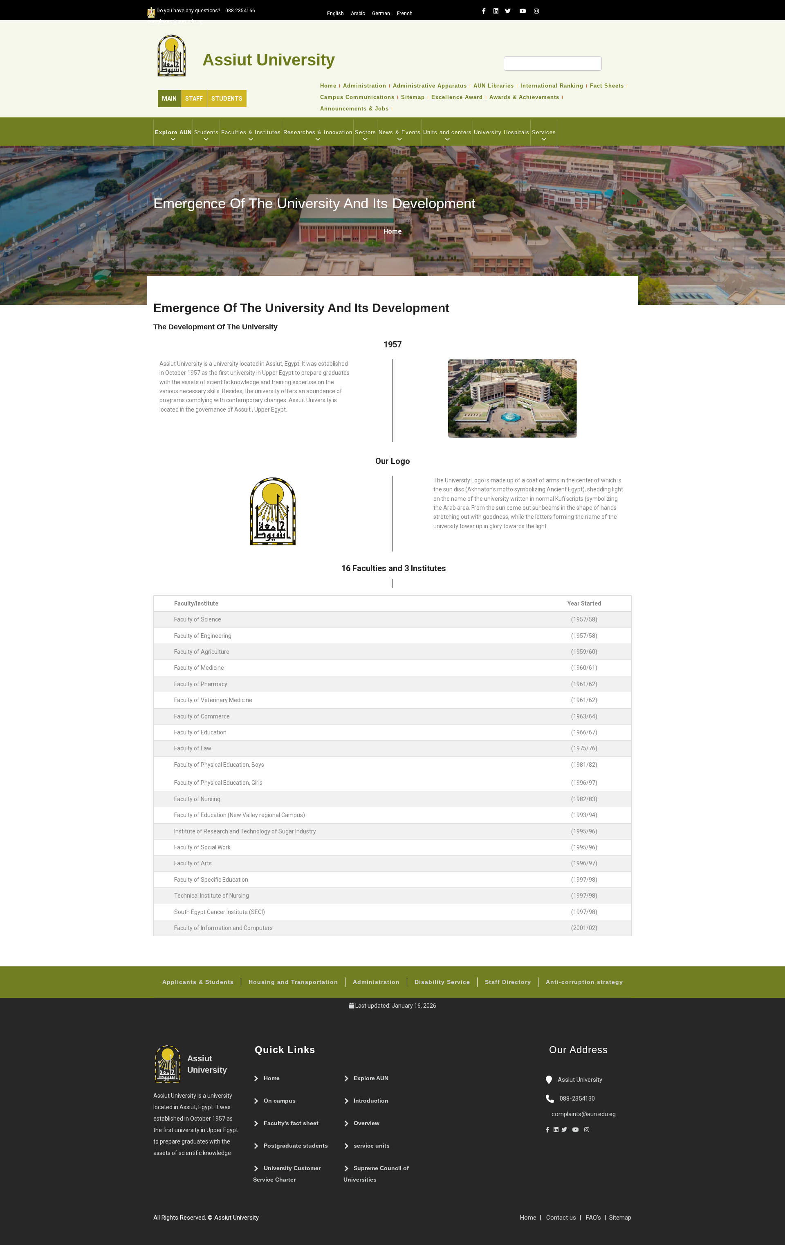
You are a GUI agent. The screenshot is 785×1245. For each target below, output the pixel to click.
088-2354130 (577, 1098)
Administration (364, 86)
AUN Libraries (493, 86)
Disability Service (442, 982)
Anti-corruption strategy (584, 982)
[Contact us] (279, 1221)
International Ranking (551, 86)
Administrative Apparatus (430, 86)
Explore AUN (173, 132)
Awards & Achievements (524, 97)
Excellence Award (457, 97)
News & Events (400, 132)
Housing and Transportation (293, 982)
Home (328, 86)
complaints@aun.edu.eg (583, 1114)
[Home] (287, 1221)
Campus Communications (357, 97)
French (405, 13)
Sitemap (413, 97)
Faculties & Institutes (251, 132)
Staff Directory (508, 982)
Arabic (358, 13)
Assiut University (579, 1079)
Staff (194, 98)
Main (169, 98)
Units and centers (447, 132)
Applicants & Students (198, 982)
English (335, 13)
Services (544, 132)
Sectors (365, 132)
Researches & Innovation (317, 132)
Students (226, 98)
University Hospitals (501, 132)
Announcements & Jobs (354, 109)
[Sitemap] (263, 1221)
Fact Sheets (607, 86)
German (381, 13)
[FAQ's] (271, 1221)
